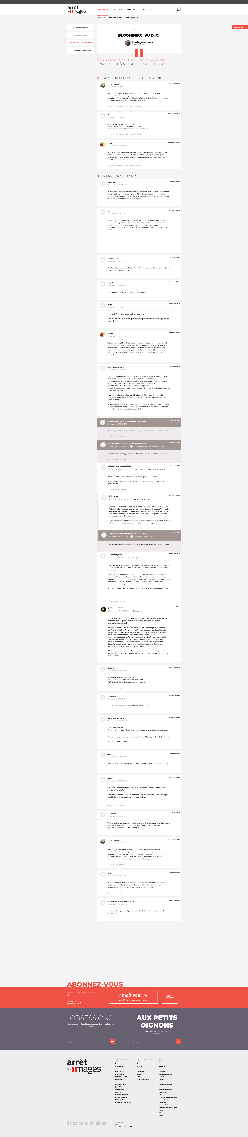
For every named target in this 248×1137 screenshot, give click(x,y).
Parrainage (162, 1071)
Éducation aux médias (165, 1074)
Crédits (161, 1110)
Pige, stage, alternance (165, 1092)
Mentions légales (164, 1105)
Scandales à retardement (122, 1069)
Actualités (116, 10)
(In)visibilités (119, 1087)
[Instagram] (86, 1125)
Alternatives (119, 1082)
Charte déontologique (165, 1084)
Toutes (139, 1064)
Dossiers (139, 1074)
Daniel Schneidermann (142, 42)
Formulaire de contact (165, 1087)
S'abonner (238, 27)
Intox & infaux (119, 1071)
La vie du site (162, 1066)
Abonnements (163, 1064)
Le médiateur (163, 1069)
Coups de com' (119, 1066)
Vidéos (139, 1076)
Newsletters (162, 1102)
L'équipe (161, 1079)
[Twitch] (92, 1125)
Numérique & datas (121, 1076)
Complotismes (119, 1089)
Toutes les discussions (165, 1089)
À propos (161, 1076)
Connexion (176, 2)
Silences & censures (121, 1097)
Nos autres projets (164, 1082)
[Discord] (98, 1125)
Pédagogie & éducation (122, 1100)
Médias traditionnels (121, 1094)
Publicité (118, 1092)
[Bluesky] (75, 1125)
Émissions (131, 10)
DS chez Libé (128, 1127)
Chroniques (146, 10)
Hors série (118, 1127)
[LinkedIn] (104, 1125)
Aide (160, 1094)
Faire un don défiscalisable (167, 1100)
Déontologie (119, 1079)
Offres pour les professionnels (168, 1097)
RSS (160, 1112)
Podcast (161, 1115)
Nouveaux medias (120, 1084)
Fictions (117, 1064)
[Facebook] (69, 1125)
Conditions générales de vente (168, 1107)
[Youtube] (81, 1125)
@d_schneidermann (139, 44)
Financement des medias (123, 1102)
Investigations (119, 1074)
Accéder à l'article (82, 27)
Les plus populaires (143, 1079)
